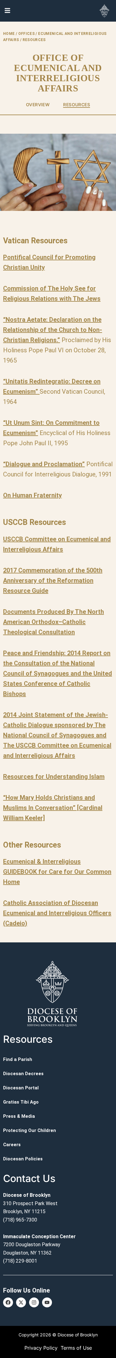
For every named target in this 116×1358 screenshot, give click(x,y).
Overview (37, 104)
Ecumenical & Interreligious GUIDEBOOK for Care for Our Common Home (57, 872)
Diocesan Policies (23, 1159)
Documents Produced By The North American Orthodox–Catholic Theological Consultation (53, 622)
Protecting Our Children (29, 1130)
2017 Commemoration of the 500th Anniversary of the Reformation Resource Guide (52, 580)
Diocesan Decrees (23, 1073)
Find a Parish (17, 1059)
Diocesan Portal (21, 1088)
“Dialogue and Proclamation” (44, 464)
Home (9, 33)
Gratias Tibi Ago (21, 1102)
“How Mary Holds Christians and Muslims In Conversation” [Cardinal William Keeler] (52, 808)
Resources (76, 104)
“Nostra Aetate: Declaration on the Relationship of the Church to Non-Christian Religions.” (52, 330)
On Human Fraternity (32, 495)
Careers (12, 1144)
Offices (26, 33)
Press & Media (19, 1116)
